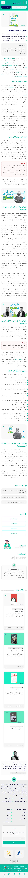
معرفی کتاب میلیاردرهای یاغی (16, 651)
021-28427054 (22, 799)
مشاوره (9, 876)
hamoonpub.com (14, 519)
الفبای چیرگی (18, 76)
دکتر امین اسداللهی (13, 65)
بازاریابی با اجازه (18, 359)
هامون (11, 70)
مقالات (20, 876)
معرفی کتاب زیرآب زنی (18, 690)
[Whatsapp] (17, 861)
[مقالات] (20, 874)
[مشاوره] (9, 874)
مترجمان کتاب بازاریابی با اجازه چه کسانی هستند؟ (14, 502)
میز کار (4, 876)
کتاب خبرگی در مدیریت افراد (17, 729)
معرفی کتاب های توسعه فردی (16, 36)
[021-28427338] (12, 799)
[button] (25, 558)
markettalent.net (14, 523)
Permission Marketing (9, 58)
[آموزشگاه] (14, 874)
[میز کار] (4, 874)
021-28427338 (8, 799)
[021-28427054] (26, 799)
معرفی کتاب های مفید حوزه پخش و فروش (11, 38)
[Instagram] (10, 861)
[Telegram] (14, 861)
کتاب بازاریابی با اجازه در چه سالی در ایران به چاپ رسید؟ (13, 497)
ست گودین (8, 63)
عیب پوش (16, 3)
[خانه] (24, 874)
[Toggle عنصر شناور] (4, 869)
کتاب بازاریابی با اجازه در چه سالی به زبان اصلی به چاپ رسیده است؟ (13, 491)
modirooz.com (14, 528)
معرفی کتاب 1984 (19, 611)
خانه (24, 876)
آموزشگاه (14, 876)
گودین (25, 95)
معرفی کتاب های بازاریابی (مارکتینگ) (18, 34)
